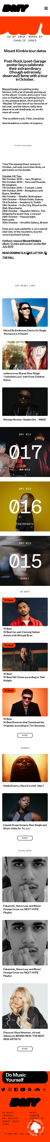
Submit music (11, 1121)
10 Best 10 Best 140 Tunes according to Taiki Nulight (24, 677)
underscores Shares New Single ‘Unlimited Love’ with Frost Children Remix (24, 377)
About (33, 1112)
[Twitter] (3, 1089)
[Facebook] (16, 1089)
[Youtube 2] (22, 1089)
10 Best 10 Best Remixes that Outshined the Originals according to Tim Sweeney (24, 722)
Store (5, 1124)
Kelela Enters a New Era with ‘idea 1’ (23, 785)
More (25, 735)
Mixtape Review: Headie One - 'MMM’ (24, 419)
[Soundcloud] (37, 1089)
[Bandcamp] (44, 1089)
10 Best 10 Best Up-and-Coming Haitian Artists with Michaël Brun (21, 632)
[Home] (15, 8)
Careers (34, 1115)
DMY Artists (10, 1118)
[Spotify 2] (29, 1089)
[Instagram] (10, 1089)
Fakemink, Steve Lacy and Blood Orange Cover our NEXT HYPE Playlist (22, 909)
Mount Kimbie (10, 89)
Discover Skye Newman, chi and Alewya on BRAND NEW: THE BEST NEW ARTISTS (24, 1036)
